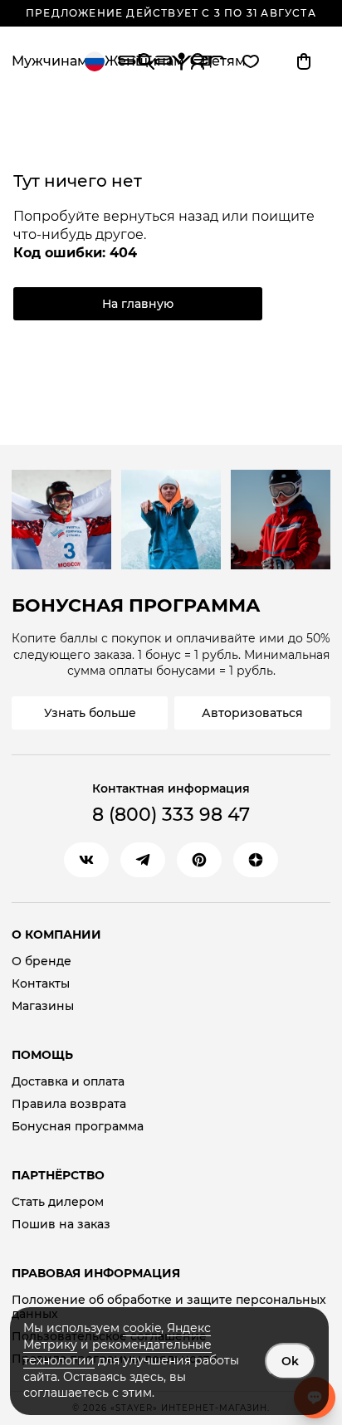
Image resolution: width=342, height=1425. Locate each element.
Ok (290, 1361)
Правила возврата (69, 1104)
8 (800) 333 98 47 (171, 814)
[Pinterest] (199, 859)
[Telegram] (142, 859)
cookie (142, 1327)
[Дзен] (255, 859)
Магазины (43, 1006)
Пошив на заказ (61, 1225)
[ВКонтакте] (86, 859)
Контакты (41, 984)
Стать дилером (58, 1202)
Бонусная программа (78, 1127)
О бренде (41, 961)
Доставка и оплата (68, 1082)
